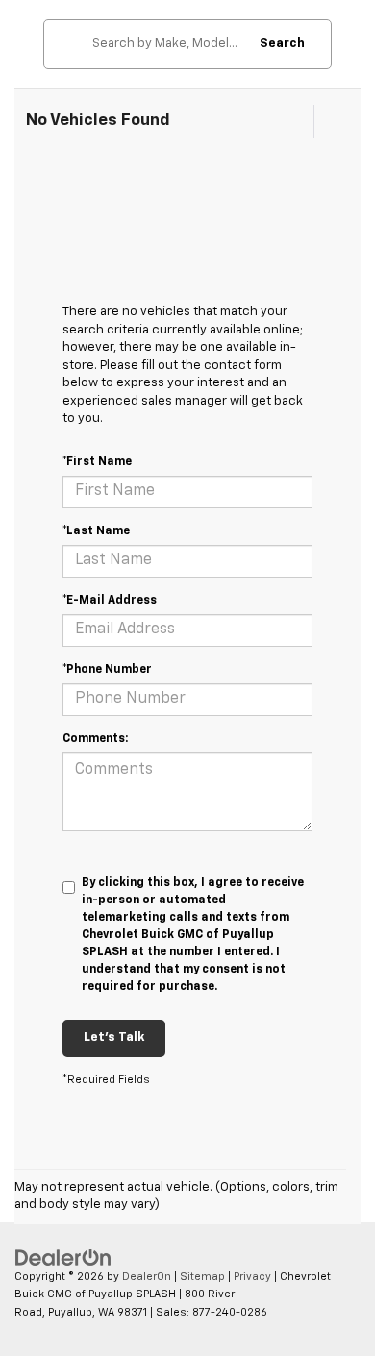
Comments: (95, 739)
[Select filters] (295, 122)
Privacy (252, 1276)
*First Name (97, 462)
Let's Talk (114, 1037)
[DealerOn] (63, 1257)
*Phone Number (107, 670)
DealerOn (146, 1276)
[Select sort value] (329, 121)
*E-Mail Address (109, 600)
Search (282, 43)
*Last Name (96, 531)
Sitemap (202, 1276)
